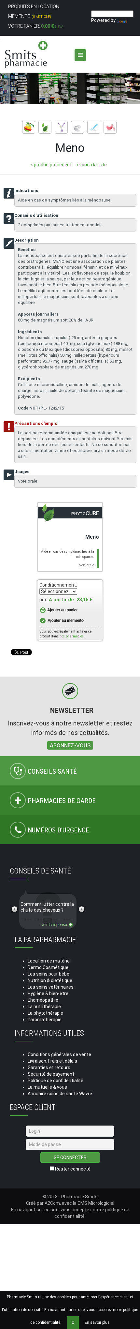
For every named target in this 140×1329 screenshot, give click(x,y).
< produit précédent (51, 164)
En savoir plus (97, 1322)
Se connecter (70, 1157)
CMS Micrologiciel (95, 1203)
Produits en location (33, 6)
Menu (80, 55)
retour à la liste (91, 164)
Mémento (29, 16)
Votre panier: (35, 26)
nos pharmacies (72, 636)
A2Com (52, 1203)
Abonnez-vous (70, 745)
